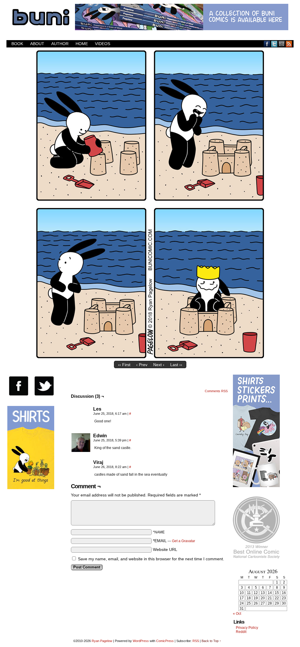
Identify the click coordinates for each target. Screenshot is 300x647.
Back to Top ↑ (211, 641)
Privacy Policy (247, 628)
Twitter (274, 43)
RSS (289, 43)
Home (82, 43)
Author (60, 43)
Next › (158, 364)
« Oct (237, 614)
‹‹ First (124, 364)
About (37, 43)
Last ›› (176, 364)
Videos (102, 43)
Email (281, 43)
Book (17, 43)
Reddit (241, 632)
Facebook (267, 43)
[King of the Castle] (150, 356)
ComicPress (165, 641)
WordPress (141, 641)
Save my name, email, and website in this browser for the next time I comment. (151, 558)
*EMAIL (174, 540)
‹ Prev (141, 364)
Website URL (165, 549)
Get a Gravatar (183, 541)
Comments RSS (216, 391)
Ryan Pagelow (102, 641)
